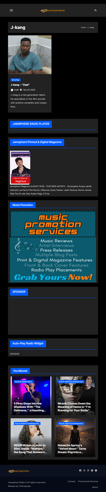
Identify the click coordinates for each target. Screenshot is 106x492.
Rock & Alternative (23, 381)
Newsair (12, 486)
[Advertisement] (26, 316)
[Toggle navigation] (11, 10)
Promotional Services (88, 481)
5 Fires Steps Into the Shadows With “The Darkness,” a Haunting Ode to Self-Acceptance (30, 408)
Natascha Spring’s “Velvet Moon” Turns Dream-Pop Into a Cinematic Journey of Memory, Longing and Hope (72, 454)
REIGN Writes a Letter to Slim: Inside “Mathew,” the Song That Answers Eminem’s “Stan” (30, 450)
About (95, 487)
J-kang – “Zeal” (20, 84)
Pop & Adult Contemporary (71, 381)
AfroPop (15, 80)
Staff (16, 90)
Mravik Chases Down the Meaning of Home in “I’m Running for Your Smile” (74, 407)
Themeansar (25, 486)
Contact (71, 481)
